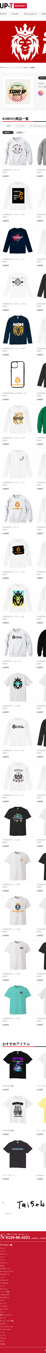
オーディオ (4, 1309)
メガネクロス (4, 1295)
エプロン (3, 1324)
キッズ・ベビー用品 (7, 1321)
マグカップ (4, 1280)
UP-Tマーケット (5, 68)
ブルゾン (3, 1338)
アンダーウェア (5, 1329)
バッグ (2, 1277)
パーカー (15, 14)
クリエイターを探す (21, 68)
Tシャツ (3, 14)
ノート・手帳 (4, 1292)
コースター (4, 1306)
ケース (2, 1312)
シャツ (2, 1257)
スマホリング (4, 1274)
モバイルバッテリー (7, 1271)
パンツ (2, 1260)
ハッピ (2, 1332)
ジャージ (3, 1335)
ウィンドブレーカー (7, 1327)
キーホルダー (4, 1283)
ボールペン (4, 1289)
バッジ (2, 1286)
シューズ (3, 1303)
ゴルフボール (4, 1297)
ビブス (2, 1341)
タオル (2, 1266)
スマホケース (4, 1268)
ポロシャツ (4, 1254)
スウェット (4, 1263)
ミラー (2, 1300)
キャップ (3, 1318)
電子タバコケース (6, 1315)
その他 (2, 1344)
